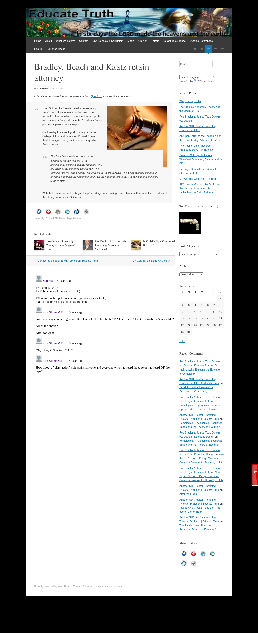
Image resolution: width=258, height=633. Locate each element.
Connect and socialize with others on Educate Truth (66, 260)
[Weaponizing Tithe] (190, 223)
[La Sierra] (215, 49)
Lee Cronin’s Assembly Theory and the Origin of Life (60, 245)
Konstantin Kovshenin (110, 586)
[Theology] (201, 49)
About (48, 41)
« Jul (182, 341)
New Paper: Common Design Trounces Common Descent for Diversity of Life (201, 458)
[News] (208, 49)
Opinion (142, 41)
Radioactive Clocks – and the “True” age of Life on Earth (200, 509)
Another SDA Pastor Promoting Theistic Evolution (197, 128)
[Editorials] (194, 49)
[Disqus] (104, 324)
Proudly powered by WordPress (52, 586)
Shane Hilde (41, 88)
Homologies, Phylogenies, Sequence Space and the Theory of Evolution (200, 407)
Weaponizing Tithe (190, 101)
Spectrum (96, 96)
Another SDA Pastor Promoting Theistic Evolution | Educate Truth (199, 381)
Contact (83, 41)
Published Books (56, 49)
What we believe (65, 41)
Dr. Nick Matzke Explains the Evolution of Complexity (200, 369)
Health (38, 49)
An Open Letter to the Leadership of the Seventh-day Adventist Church (200, 138)
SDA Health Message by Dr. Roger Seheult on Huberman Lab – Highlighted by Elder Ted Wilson (199, 188)
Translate (207, 81)
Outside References (201, 41)
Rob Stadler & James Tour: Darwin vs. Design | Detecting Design (199, 434)
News (62, 218)
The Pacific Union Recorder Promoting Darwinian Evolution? (111, 245)
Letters (155, 41)
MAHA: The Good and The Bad (197, 179)
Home (37, 41)
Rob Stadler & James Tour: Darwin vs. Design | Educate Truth (199, 363)
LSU (55, 218)
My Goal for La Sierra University (152, 260)
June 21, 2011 (58, 88)
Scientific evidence (174, 41)
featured (77, 218)
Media (130, 41)
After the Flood (188, 494)
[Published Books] (222, 49)
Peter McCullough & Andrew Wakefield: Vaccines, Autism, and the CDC (201, 159)
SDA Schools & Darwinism (107, 41)
